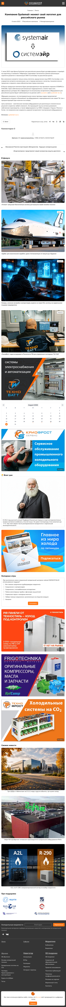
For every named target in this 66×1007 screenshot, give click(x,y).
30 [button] (6, 424)
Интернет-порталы (29, 970)
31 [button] (15, 424)
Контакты (48, 986)
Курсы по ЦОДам (7, 978)
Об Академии (49, 957)
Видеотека (49, 948)
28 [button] (50, 421)
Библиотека (49, 945)
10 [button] (15, 416)
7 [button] (50, 413)
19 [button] (33, 419)
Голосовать (33, 603)
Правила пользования (52, 967)
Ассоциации (27, 957)
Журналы (26, 966)
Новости (60, 163)
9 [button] (6, 416)
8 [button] (59, 413)
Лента (37, 10)
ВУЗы (25, 960)
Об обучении (5, 957)
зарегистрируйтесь (27, 138)
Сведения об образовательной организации (51, 962)
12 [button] (33, 416)
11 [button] (24, 416)
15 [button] (59, 416)
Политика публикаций (52, 971)
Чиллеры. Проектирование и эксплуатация (7, 973)
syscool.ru (44, 93)
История (60, 212)
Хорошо (33, 1003)
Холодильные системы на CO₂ (9, 966)
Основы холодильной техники (8, 961)
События (26, 941)
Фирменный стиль (51, 982)
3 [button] (15, 413)
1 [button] (59, 410)
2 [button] (6, 413)
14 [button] (50, 416)
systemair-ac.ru (56, 93)
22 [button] (59, 419)
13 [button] (42, 416)
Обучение (4, 953)
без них (38, 997)
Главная (30, 10)
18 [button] (24, 419)
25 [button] (24, 421)
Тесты (3, 981)
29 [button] (59, 421)
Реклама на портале (52, 979)
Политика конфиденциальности (52, 975)
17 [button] (15, 419)
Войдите (15, 138)
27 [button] (42, 421)
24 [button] (15, 421)
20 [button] (42, 419)
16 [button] (6, 419)
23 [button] (6, 421)
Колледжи (26, 963)
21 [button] (50, 419)
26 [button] (33, 421)
